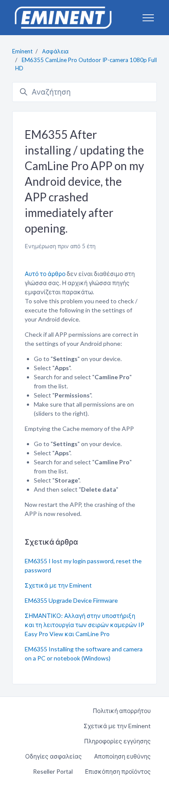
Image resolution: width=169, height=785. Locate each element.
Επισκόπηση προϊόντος (118, 771)
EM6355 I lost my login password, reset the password (83, 565)
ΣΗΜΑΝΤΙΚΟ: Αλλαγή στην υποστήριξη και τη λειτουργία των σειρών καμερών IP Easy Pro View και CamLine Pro (84, 624)
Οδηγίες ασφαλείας (53, 756)
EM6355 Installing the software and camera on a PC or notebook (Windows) (84, 653)
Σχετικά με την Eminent (58, 585)
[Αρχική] (63, 17)
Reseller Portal (53, 771)
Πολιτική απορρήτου (122, 710)
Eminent (22, 51)
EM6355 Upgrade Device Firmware (71, 600)
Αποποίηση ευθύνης (122, 756)
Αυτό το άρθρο (45, 273)
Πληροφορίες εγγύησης (117, 741)
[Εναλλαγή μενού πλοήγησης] (148, 17)
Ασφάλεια (55, 51)
